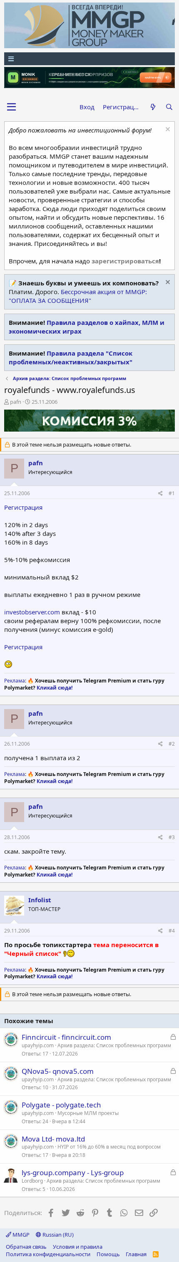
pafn (15, 401)
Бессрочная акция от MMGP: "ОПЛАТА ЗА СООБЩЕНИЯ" (78, 295)
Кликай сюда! (54, 687)
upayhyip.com (38, 1045)
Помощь (108, 1254)
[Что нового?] (152, 107)
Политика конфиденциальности (48, 1254)
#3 (172, 837)
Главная (136, 1254)
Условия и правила (77, 1246)
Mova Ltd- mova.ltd (53, 1139)
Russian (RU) (57, 1234)
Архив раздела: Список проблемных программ (114, 1045)
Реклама (14, 680)
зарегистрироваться (125, 261)
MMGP (20, 1234)
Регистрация (23, 507)
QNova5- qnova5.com (58, 1071)
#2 (172, 743)
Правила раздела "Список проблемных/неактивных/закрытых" (70, 357)
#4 (172, 930)
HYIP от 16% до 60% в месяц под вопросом (109, 1146)
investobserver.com (32, 612)
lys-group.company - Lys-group (73, 1172)
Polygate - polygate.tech (61, 1105)
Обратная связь (26, 1246)
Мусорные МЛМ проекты (88, 1113)
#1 (172, 493)
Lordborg (32, 1180)
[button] (11, 107)
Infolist (39, 900)
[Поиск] (169, 107)
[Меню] (89, 58)
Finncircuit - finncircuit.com (66, 1037)
